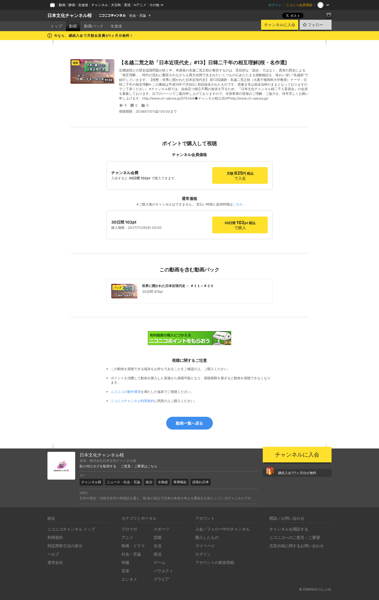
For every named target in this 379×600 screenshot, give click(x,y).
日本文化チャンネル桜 (69, 15)
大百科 (116, 5)
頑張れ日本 (200, 482)
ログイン (275, 5)
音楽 (125, 570)
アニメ (127, 537)
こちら (238, 204)
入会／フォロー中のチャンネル (222, 529)
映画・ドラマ (133, 545)
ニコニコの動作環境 (126, 392)
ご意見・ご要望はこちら (139, 466)
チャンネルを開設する (288, 529)
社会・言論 (137, 16)
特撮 (125, 562)
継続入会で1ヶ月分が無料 (297, 473)
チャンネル (99, 5)
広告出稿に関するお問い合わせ (296, 545)
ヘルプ (53, 554)
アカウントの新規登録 (214, 562)
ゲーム (159, 562)
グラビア (161, 579)
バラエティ (163, 570)
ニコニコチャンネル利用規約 (132, 401)
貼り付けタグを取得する (98, 466)
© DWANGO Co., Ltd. (315, 589)
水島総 (163, 482)
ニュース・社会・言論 (123, 482)
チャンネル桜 (91, 482)
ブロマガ (129, 529)
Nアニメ (140, 5)
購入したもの (207, 537)
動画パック (93, 26)
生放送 (83, 5)
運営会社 (55, 562)
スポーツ (161, 529)
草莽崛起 (180, 482)
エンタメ (129, 579)
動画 (62, 5)
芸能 (157, 537)
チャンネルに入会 (279, 25)
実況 (127, 5)
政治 (149, 482)
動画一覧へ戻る (189, 423)
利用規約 (55, 537)
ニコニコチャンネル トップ (71, 529)
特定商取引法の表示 (64, 545)
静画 (72, 5)
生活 (157, 545)
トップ (56, 26)
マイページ (205, 545)
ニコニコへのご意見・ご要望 (294, 537)
